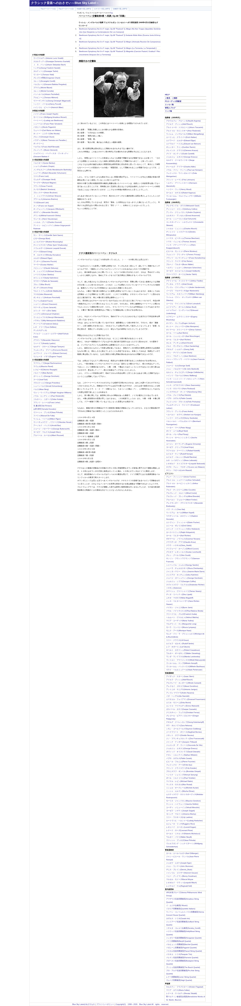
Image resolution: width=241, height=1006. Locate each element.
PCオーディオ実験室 (173, 101)
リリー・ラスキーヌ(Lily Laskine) (179, 817)
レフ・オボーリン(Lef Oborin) (178, 647)
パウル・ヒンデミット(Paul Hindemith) (48, 396)
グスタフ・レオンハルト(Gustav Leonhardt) (183, 552)
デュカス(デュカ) (40, 330)
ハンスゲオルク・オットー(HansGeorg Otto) (184, 392)
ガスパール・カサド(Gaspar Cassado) (181, 709)
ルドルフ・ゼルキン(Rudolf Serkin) (180, 644)
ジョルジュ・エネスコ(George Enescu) (181, 748)
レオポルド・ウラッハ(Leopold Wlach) (181, 883)
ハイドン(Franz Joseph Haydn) (45, 114)
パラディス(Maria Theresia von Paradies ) (50, 140)
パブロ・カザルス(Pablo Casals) (179, 398)
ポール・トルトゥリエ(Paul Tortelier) (180, 778)
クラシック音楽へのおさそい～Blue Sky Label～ (65, 3)
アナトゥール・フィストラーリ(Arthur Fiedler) (184, 281)
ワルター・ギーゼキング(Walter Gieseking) (183, 653)
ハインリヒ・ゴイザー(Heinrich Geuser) (182, 873)
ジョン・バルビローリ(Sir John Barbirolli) (182, 369)
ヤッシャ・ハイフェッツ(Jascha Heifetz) (182, 804)
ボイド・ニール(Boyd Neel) (177, 431)
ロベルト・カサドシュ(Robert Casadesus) (183, 650)
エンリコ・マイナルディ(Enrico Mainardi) (182, 706)
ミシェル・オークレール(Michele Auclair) (182, 788)
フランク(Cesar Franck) (42, 186)
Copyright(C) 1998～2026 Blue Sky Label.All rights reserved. (142, 1004)
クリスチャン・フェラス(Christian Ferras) (183, 712)
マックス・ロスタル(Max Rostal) (179, 784)
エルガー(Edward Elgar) (42, 258)
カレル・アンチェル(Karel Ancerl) (179, 343)
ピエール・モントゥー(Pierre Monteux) (181, 251)
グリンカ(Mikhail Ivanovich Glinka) (47, 216)
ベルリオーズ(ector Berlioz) (44, 163)
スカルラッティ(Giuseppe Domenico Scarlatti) (51, 61)
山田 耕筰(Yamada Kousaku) (44, 409)
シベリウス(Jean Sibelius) (43, 275)
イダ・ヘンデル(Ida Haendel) (177, 696)
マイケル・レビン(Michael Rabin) (179, 781)
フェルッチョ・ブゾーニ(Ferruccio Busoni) (50, 350)
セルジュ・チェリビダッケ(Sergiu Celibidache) (184, 372)
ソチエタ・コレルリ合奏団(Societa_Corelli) (183, 928)
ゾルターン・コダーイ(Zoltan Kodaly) (48, 399)
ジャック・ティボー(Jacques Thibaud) (181, 742)
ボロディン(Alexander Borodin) (45, 212)
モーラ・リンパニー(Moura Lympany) (181, 627)
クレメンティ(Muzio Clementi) (45, 150)
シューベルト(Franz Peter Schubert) (47, 124)
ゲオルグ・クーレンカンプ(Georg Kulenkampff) (185, 722)
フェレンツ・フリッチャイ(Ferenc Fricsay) (183, 254)
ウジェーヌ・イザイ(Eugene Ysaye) (47, 356)
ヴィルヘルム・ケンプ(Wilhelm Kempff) (181, 663)
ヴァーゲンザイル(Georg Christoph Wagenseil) (52, 101)
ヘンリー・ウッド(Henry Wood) (178, 189)
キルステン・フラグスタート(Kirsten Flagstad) (184, 987)
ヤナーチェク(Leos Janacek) (44, 307)
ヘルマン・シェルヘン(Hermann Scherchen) (183, 268)
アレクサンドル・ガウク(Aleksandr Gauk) (182, 206)
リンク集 (168, 111)
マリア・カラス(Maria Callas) (178, 990)
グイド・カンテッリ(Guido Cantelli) (180, 154)
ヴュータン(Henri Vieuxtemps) (45, 219)
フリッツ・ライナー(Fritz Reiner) (179, 261)
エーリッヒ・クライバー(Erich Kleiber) (181, 137)
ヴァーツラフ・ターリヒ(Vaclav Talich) (181, 274)
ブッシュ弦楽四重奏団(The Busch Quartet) (183, 967)
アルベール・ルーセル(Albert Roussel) (48, 435)
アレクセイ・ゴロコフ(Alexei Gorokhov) (182, 686)
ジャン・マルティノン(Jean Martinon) (181, 356)
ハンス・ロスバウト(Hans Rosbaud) (180, 389)
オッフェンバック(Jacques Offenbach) (48, 209)
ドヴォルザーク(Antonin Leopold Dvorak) (49, 248)
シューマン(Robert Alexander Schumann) (49, 173)
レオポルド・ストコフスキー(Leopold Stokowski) (185, 464)
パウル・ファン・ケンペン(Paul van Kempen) (184, 170)
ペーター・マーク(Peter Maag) (178, 428)
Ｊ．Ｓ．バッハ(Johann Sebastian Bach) (49, 65)
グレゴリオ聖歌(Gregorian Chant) (46, 78)
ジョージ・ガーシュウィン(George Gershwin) (184, 578)
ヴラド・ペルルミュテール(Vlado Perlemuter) (184, 670)
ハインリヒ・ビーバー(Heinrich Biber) (48, 107)
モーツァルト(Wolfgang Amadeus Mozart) (50, 117)
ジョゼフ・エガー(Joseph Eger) (179, 863)
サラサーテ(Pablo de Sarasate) (45, 281)
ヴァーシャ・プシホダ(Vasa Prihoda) (48, 412)
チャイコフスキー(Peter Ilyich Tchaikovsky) (50, 245)
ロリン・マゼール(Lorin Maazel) (179, 470)
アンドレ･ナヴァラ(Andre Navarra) (180, 693)
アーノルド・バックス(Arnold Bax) (47, 425)
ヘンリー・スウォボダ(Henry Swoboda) (182, 418)
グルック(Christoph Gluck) (43, 137)
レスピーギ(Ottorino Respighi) (45, 370)
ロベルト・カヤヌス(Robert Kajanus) (181, 193)
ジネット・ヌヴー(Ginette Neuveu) (180, 735)
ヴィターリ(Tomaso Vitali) (43, 75)
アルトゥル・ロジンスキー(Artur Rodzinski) (183, 131)
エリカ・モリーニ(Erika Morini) (178, 703)
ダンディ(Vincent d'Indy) (43, 288)
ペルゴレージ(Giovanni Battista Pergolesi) (50, 84)
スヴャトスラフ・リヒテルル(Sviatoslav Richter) (185, 585)
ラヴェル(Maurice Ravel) (43, 366)
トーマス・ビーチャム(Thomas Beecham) (183, 238)
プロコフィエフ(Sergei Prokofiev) (46, 383)
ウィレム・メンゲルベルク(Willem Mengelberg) (185, 134)
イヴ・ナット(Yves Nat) (175, 509)
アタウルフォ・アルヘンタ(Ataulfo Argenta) (183, 121)
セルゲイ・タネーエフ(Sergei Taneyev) (49, 347)
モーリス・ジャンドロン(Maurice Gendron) (183, 801)
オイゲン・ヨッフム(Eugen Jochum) (180, 323)
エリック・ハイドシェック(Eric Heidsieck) (183, 529)
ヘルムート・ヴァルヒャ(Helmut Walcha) (182, 617)
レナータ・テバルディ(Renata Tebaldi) (181, 993)
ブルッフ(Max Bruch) (41, 284)
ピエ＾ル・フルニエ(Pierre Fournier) (180, 762)
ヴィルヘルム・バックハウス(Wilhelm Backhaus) (185, 666)
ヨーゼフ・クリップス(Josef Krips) (180, 447)
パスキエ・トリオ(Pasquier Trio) (179, 954)
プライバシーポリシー (105, 1004)
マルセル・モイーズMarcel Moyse (179, 879)
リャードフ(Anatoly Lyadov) (44, 343)
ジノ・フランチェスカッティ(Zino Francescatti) (185, 738)
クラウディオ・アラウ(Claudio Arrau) (181, 542)
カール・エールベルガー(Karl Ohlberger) (182, 853)
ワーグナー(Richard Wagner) (44, 183)
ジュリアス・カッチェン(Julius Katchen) (182, 575)
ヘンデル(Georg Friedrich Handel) (46, 68)
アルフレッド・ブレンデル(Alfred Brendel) (183, 496)
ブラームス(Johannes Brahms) (45, 199)
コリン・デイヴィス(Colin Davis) (179, 353)
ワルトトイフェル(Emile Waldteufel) (47, 291)
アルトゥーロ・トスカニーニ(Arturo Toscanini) (184, 127)
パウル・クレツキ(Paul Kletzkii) (178, 395)
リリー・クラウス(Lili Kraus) (177, 640)
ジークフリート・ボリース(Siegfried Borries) (184, 732)
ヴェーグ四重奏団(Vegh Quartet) (179, 980)
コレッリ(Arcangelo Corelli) (44, 81)
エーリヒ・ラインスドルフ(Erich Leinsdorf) (183, 304)
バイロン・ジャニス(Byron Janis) (179, 607)
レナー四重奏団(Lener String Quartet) (181, 977)
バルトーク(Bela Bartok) (43, 373)
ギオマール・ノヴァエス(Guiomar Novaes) (183, 539)
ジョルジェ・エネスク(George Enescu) (181, 157)
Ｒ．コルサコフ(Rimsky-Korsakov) (47, 255)
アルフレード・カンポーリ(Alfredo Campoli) (183, 683)
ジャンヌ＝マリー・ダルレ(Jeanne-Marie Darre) (185, 571)
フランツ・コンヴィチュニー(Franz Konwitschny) (185, 258)
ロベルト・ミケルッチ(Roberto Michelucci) (183, 834)
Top (111, 13)
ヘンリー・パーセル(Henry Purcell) (47, 104)
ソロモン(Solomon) (174, 588)
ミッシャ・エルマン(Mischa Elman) (180, 791)
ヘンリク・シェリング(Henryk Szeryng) (182, 775)
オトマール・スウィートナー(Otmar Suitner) (183, 330)
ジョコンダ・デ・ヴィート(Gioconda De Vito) (184, 745)
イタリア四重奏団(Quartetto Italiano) (180, 909)
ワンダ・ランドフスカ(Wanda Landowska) (183, 657)
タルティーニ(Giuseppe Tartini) (45, 71)
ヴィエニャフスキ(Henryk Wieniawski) (48, 317)
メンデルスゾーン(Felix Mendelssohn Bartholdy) (52, 170)
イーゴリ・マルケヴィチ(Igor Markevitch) (182, 291)
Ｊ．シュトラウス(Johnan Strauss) (47, 196)
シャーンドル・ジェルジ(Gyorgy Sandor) (182, 565)
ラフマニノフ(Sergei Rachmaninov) (47, 363)
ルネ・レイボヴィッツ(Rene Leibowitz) (181, 460)
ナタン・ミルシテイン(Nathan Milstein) (181, 755)
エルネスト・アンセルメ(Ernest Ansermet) (183, 216)
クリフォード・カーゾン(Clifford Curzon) (182, 549)
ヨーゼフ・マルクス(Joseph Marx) (47, 432)
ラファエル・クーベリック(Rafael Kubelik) (183, 451)
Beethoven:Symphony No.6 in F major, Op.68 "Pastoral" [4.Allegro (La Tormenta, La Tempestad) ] (118, 48)
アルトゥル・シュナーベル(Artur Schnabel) (183, 480)
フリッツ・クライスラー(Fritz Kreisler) (181, 768)
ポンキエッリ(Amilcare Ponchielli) (46, 297)
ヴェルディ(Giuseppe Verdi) (44, 179)
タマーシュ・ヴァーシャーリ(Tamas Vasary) (183, 591)
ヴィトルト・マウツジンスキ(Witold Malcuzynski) (185, 660)
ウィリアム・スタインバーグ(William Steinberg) (185, 294)
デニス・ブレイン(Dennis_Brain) (179, 870)
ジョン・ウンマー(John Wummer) (179, 866)
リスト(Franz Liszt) (41, 176)
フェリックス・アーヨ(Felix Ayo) (179, 765)
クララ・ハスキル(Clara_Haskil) (179, 545)
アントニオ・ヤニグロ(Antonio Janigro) (181, 689)
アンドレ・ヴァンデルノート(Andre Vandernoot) (185, 287)
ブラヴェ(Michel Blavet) (42, 88)
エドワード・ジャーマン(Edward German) (50, 353)
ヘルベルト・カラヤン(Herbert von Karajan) (183, 415)
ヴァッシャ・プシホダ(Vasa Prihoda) (181, 840)
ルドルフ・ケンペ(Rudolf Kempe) (179, 454)
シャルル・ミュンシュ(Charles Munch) (181, 229)
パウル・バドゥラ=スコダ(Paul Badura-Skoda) (184, 611)
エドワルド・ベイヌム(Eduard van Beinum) (183, 144)
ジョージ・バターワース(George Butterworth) (51, 429)
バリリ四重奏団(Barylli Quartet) (178, 941)
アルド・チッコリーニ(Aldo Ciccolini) (181, 490)
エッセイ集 (169, 104)
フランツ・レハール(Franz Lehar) (46, 402)
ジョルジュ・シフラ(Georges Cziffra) (181, 581)
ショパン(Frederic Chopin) (43, 166)
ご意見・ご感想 (171, 98)
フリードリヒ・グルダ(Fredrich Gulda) (181, 614)
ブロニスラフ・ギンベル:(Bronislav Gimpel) (183, 771)
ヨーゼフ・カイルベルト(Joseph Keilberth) (183, 271)
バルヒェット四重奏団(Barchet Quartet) (182, 944)
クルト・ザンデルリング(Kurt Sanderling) (182, 346)
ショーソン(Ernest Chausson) (45, 304)
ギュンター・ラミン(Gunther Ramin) (180, 147)
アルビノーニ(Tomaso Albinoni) (45, 97)
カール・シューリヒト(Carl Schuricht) (181, 219)
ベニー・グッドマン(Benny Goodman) (181, 876)
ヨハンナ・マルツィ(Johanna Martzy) (181, 814)
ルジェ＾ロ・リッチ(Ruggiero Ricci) (180, 824)
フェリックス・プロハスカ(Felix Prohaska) (183, 402)
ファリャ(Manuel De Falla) (44, 416)
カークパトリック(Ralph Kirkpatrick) (180, 532)
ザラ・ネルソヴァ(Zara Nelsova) (179, 725)
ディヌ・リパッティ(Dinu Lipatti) (179, 594)
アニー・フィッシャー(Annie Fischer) (181, 477)
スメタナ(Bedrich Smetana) (44, 189)
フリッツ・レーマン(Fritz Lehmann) (180, 180)
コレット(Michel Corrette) (43, 91)
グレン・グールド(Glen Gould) (178, 555)
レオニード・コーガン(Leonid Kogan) (181, 827)
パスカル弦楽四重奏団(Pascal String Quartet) (184, 951)
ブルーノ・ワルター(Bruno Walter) (180, 264)
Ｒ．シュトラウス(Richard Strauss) (47, 271)
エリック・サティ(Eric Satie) (44, 311)
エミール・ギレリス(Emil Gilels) (179, 526)
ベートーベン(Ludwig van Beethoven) (48, 120)
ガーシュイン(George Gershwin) (46, 376)
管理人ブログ (170, 108)
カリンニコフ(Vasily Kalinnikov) (45, 278)
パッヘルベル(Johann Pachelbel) (46, 94)
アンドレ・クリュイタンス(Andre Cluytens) (183, 212)
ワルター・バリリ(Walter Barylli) (179, 837)
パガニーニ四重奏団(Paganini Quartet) (181, 948)
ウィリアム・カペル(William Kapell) (180, 513)
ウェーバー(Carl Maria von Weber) (47, 130)
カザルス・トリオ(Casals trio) (178, 918)
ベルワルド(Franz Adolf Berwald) (46, 147)
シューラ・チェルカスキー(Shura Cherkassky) (184, 568)
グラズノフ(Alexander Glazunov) (46, 340)
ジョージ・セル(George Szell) (178, 366)
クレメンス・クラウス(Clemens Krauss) (182, 150)
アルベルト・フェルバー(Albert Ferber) (181, 500)
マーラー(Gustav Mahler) (43, 265)
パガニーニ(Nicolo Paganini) (44, 127)
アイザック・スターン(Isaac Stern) (180, 676)
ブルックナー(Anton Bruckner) (45, 193)
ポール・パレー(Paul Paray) (177, 434)
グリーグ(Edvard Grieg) (42, 252)
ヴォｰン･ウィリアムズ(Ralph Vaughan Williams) (52, 393)
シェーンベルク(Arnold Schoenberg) (47, 386)
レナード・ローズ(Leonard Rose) (179, 830)
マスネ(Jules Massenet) (42, 294)
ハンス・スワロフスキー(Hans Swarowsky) (183, 385)
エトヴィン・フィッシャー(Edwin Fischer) (183, 522)
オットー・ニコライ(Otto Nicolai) (46, 134)
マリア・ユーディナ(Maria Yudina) (180, 621)
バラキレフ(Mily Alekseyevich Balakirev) (49, 321)
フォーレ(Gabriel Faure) (43, 301)
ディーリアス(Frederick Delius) (45, 324)
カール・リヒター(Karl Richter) (178, 340)
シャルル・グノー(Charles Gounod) (47, 222)
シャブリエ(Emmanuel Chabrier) (46, 314)
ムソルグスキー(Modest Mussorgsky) (48, 242)
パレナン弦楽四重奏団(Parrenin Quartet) (182, 958)
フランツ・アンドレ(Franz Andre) (179, 411)
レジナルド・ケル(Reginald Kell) (179, 886)
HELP (167, 95)
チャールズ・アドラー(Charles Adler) (181, 167)
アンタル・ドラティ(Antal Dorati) (179, 284)
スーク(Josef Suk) (40, 380)
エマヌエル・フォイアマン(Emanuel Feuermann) (185, 699)
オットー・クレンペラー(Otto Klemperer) (182, 326)
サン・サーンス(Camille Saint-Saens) (48, 235)
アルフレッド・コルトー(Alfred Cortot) (181, 493)
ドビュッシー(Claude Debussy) (45, 268)
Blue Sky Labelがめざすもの (83, 1004)
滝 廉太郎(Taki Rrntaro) (42, 406)
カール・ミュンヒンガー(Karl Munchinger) (183, 336)
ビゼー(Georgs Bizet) (41, 238)
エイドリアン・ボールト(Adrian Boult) (181, 307)
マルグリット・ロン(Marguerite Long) (181, 624)
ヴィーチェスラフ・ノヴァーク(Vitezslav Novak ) (52, 422)
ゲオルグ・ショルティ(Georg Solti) (180, 349)
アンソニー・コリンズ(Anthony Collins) (181, 209)
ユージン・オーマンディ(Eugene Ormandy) (183, 444)
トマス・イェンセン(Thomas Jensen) (181, 242)
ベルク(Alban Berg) (41, 389)
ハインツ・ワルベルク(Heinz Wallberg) (181, 376)
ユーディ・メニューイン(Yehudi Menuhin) (183, 807)
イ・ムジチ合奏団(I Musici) (177, 905)
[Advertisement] (52, 32)
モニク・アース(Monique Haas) (178, 630)
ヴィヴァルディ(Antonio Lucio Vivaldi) (48, 58)
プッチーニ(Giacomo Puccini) (45, 261)
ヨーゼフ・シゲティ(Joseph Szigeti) (180, 811)
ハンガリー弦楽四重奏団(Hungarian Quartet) (184, 938)
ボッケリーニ (38, 143)
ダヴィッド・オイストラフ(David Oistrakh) (183, 752)
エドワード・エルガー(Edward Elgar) (181, 140)
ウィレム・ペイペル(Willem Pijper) (47, 419)
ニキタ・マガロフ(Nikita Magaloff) (179, 598)
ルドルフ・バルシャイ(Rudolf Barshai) (181, 457)
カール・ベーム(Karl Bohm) (177, 333)
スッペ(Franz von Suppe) (43, 206)
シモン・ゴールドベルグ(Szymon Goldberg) (183, 729)
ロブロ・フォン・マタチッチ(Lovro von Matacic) (185, 467)
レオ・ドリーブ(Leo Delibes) (44, 327)
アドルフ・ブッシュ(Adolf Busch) (179, 124)
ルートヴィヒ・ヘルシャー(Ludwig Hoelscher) (184, 821)
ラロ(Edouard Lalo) (41, 202)
